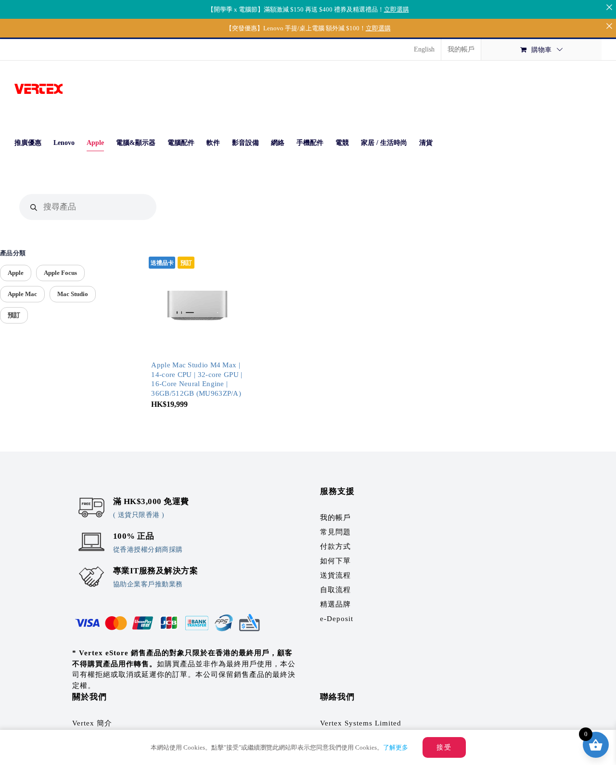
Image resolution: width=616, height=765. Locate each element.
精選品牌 (335, 604)
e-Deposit (336, 618)
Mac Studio (72, 294)
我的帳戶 (335, 517)
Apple (16, 272)
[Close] (609, 7)
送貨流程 (335, 575)
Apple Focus (60, 272)
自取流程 (335, 590)
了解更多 (395, 747)
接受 (444, 747)
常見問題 (335, 532)
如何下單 (335, 561)
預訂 (14, 315)
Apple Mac (22, 294)
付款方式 (335, 546)
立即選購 (396, 9)
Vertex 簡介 (92, 723)
